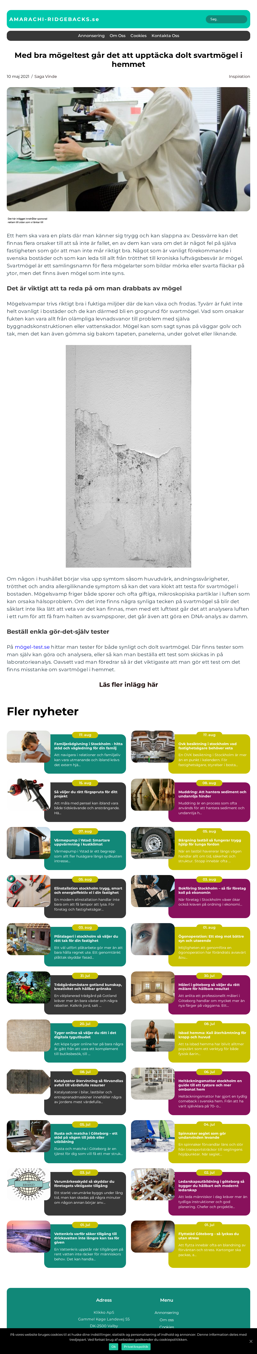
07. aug (85, 831)
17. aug (85, 735)
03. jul (85, 1172)
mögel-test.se (32, 647)
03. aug (209, 879)
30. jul (209, 975)
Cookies (139, 35)
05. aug (209, 831)
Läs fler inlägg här (128, 684)
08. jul (209, 1024)
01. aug (209, 927)
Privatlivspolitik (136, 1346)
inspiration (239, 76)
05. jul (85, 1124)
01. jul (85, 1225)
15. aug (85, 783)
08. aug (209, 783)
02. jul (209, 1172)
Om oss (117, 35)
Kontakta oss (165, 35)
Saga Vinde (45, 76)
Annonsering (91, 35)
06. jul (209, 1072)
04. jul (209, 1124)
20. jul (85, 1024)
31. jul (85, 975)
